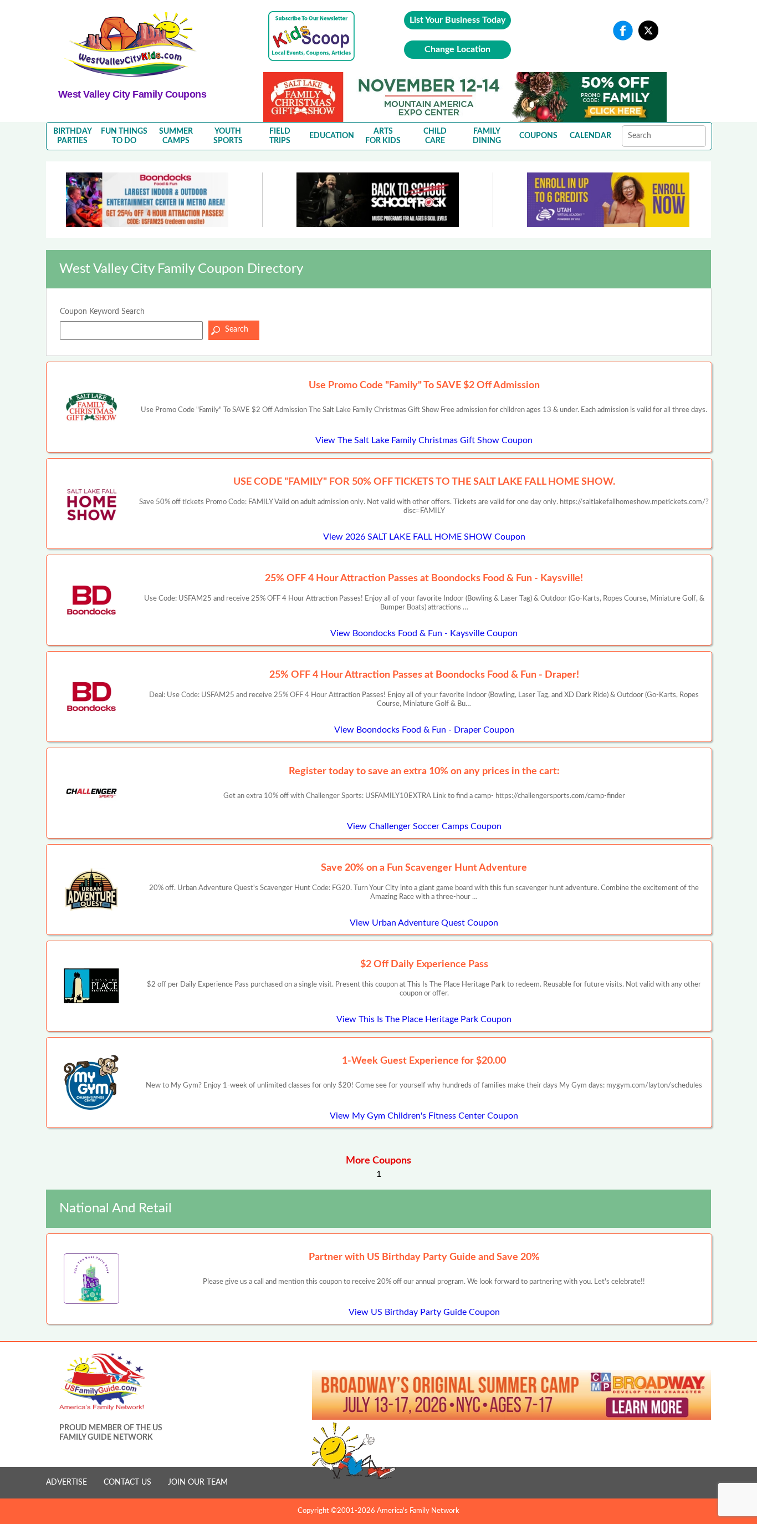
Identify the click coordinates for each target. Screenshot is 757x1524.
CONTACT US (127, 1482)
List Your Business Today (457, 20)
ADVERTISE (66, 1482)
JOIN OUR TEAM (198, 1482)
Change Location (457, 49)
